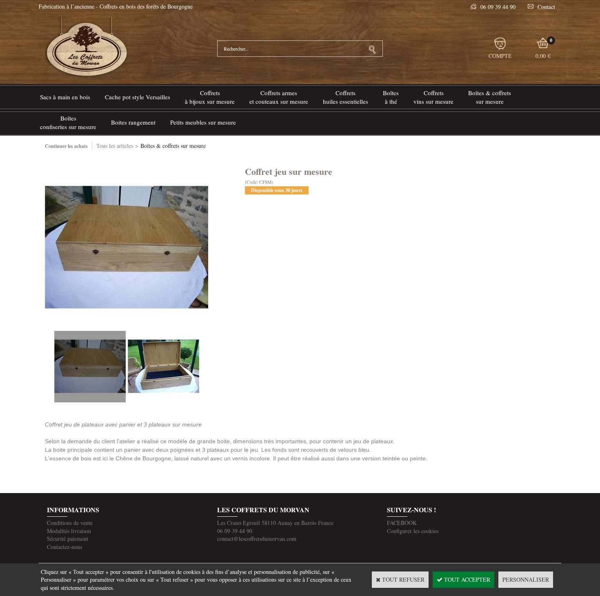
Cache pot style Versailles (137, 97)
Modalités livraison (69, 531)
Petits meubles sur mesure (203, 122)
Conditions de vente (70, 523)
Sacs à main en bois (65, 97)
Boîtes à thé (391, 97)
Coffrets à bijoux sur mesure (210, 97)
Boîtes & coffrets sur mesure (489, 97)
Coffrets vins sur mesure (433, 97)
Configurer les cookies (412, 531)
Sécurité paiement (67, 538)
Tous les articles (114, 146)
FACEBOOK (402, 523)
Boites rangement (133, 122)
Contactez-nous (64, 547)
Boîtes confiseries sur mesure (68, 122)
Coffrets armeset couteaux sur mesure (278, 97)
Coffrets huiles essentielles (345, 97)
